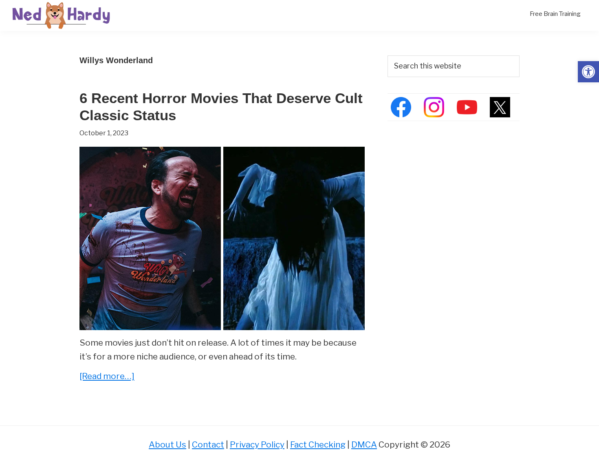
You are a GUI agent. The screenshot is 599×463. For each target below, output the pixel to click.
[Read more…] (106, 376)
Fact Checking (318, 444)
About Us (167, 444)
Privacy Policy (257, 444)
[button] (588, 71)
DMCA (364, 444)
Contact (208, 444)
